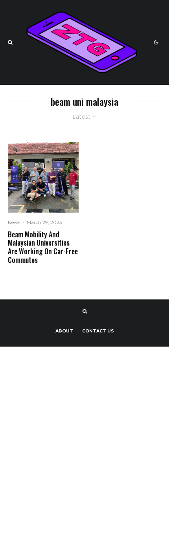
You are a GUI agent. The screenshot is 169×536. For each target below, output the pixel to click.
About (64, 331)
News (14, 222)
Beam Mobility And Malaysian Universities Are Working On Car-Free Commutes (43, 247)
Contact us (98, 331)
